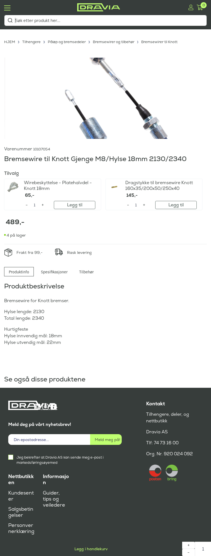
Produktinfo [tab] (19, 271)
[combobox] (105, 20)
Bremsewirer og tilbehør (113, 42)
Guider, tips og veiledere (54, 499)
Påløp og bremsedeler (67, 42)
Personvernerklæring (21, 528)
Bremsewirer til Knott (159, 42)
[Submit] (10, 20)
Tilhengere (31, 42)
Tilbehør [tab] (86, 271)
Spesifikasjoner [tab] (54, 271)
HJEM (9, 42)
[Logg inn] (190, 7)
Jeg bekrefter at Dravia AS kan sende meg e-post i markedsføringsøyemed (60, 460)
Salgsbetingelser (20, 512)
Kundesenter (21, 496)
